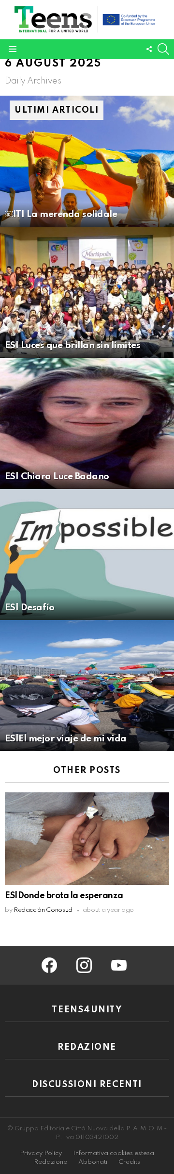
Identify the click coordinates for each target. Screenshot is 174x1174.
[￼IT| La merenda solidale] (87, 161)
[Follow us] (149, 49)
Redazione (50, 1162)
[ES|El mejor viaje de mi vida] (87, 685)
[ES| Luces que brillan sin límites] (87, 292)
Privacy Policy (41, 1153)
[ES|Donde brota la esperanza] (87, 838)
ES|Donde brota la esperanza (64, 895)
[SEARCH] (163, 49)
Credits (129, 1162)
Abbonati (92, 1162)
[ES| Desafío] (87, 554)
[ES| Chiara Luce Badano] (87, 423)
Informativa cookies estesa (113, 1153)
